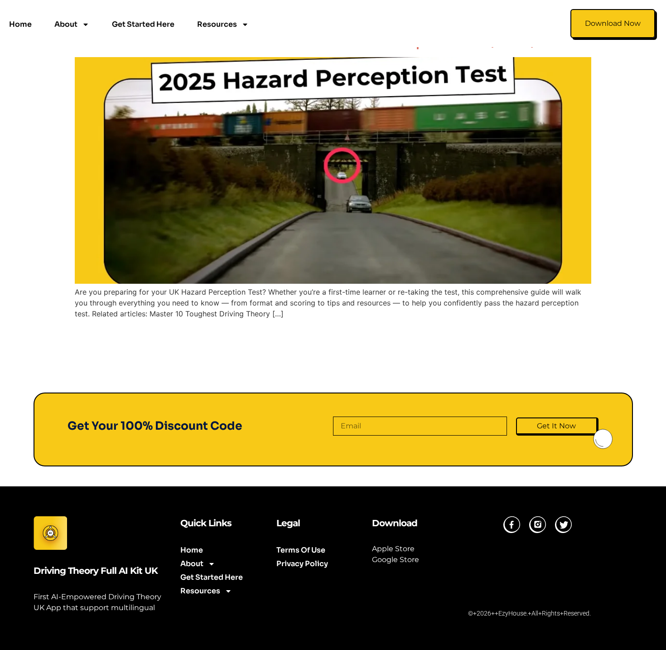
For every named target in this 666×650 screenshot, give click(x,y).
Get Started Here (143, 24)
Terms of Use (300, 550)
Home (20, 24)
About (65, 24)
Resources (217, 24)
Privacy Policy (302, 564)
